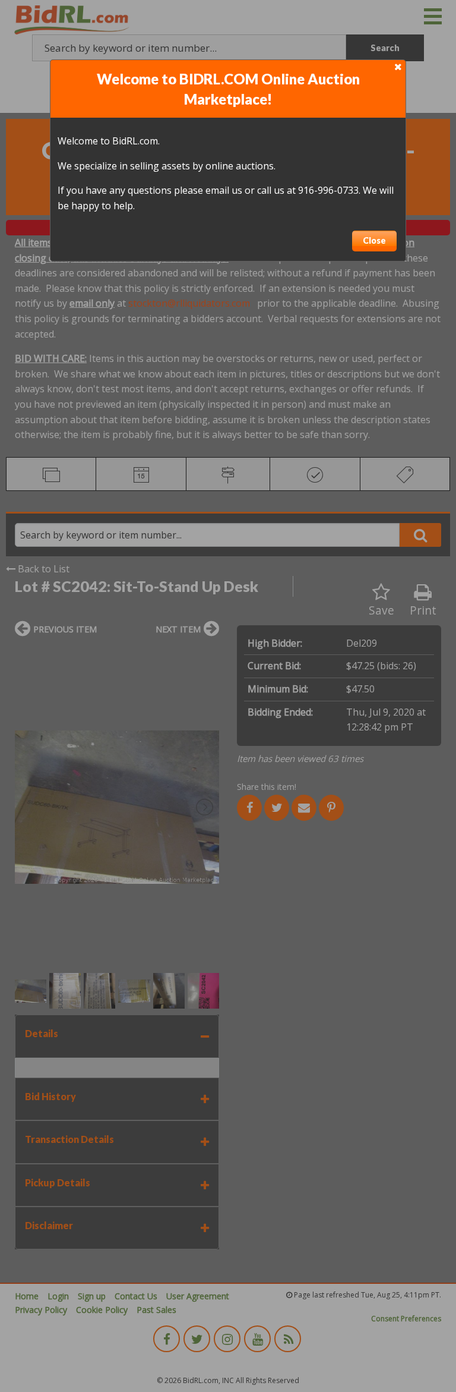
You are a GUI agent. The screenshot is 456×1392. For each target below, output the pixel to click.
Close (374, 240)
